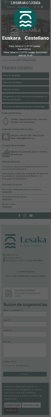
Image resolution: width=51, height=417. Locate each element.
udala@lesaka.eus (25, 58)
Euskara (11, 38)
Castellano (37, 38)
